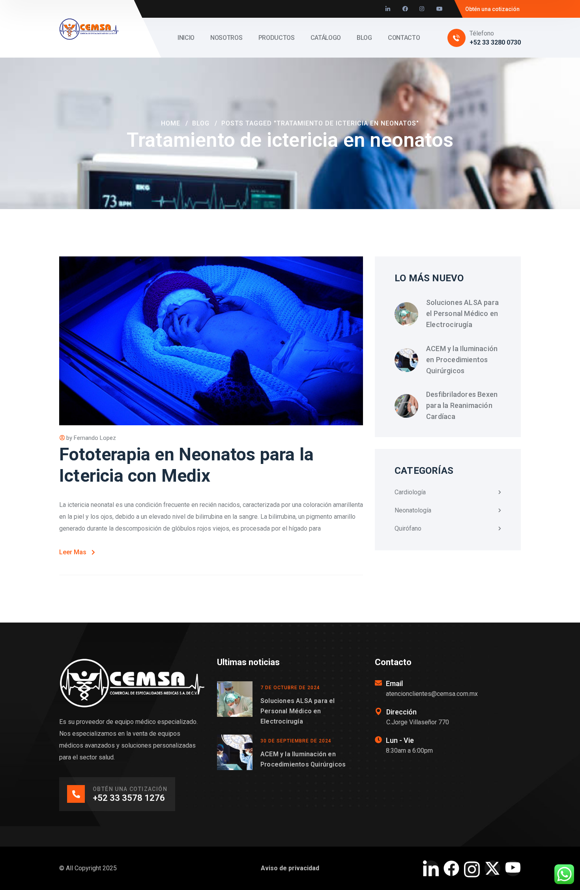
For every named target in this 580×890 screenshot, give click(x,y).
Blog (201, 123)
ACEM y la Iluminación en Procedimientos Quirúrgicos (462, 359)
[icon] (388, 9)
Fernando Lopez (95, 437)
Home (170, 123)
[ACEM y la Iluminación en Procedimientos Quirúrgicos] (406, 360)
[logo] (89, 28)
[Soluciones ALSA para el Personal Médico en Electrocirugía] (406, 314)
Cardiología (410, 492)
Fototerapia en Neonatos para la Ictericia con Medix (186, 465)
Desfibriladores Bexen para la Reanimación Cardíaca (462, 405)
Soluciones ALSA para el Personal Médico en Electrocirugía (462, 313)
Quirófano (408, 528)
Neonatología (413, 510)
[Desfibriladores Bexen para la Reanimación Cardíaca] (406, 406)
